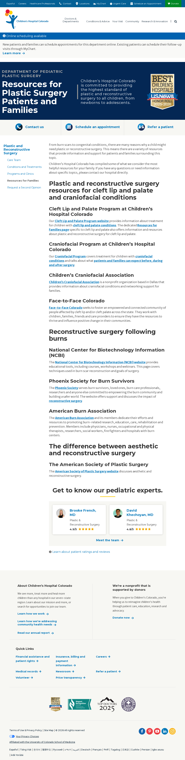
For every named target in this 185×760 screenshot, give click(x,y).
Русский (58, 749)
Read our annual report (34, 632)
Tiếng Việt (25, 749)
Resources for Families (23, 180)
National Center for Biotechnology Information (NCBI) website (100, 362)
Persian (146, 749)
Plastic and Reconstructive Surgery (17, 149)
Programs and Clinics (20, 173)
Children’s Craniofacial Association (74, 282)
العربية (76, 749)
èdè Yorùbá (17, 755)
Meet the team (107, 540)
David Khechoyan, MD (140, 513)
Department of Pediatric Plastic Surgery (32, 73)
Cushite (135, 749)
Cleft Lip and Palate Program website (82, 221)
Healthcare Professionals (42, 3)
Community (132, 21)
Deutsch (86, 749)
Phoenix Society (66, 388)
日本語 (125, 749)
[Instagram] (172, 731)
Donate (175, 3)
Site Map (48, 730)
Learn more (12, 53)
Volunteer (22, 677)
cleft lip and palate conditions (94, 225)
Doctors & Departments (71, 20)
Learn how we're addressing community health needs (37, 623)
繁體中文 (46, 749)
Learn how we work (31, 613)
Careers (22, 3)
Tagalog (115, 749)
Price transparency (69, 677)
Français (97, 749)
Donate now (121, 617)
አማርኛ (68, 749)
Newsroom (63, 671)
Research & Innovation (155, 21)
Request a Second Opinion (24, 187)
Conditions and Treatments (24, 167)
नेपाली (106, 749)
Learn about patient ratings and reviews (81, 552)
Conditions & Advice (98, 21)
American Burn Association (74, 418)
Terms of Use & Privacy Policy (25, 730)
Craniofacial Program (70, 256)
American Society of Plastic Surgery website (87, 471)
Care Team (14, 160)
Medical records (27, 671)
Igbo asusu (158, 749)
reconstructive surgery (65, 401)
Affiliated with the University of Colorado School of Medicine (42, 742)
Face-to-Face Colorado (65, 307)
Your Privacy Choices (27, 736)
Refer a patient (106, 671)
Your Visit (117, 21)
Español (11, 3)
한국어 (37, 749)
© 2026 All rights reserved (70, 730)
